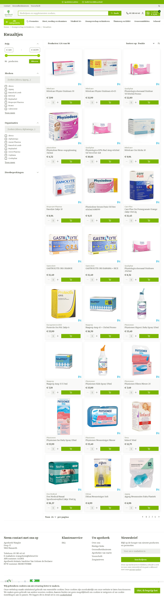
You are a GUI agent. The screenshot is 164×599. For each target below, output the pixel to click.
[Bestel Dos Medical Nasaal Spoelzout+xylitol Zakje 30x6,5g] (71, 508)
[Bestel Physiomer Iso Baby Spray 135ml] (71, 449)
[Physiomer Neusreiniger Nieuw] (102, 416)
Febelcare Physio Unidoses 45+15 (101, 91)
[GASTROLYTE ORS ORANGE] (63, 244)
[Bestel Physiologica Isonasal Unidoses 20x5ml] (149, 280)
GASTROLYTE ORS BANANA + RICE (102, 268)
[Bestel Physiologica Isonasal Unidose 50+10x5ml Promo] (149, 102)
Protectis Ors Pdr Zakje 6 (58, 327)
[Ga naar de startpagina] (8, 13)
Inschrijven (141, 559)
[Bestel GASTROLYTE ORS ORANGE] (71, 280)
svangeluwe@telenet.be (27, 556)
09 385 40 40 (19, 553)
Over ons (96, 543)
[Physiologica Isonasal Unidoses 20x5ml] (141, 244)
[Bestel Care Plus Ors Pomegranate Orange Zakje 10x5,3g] (149, 220)
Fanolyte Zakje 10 (55, 209)
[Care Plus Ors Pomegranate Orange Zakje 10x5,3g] (141, 185)
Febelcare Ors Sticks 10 (135, 150)
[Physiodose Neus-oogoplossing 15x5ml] (63, 126)
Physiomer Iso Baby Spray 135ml (61, 440)
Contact (7, 6)
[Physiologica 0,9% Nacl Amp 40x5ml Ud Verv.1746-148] (102, 126)
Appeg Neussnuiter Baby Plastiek (140, 496)
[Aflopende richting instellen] (158, 43)
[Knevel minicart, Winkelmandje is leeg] (148, 13)
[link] (143, 517)
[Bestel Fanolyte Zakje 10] (71, 220)
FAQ (63, 543)
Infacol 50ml (130, 440)
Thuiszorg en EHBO (122, 21)
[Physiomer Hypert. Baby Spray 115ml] (141, 303)
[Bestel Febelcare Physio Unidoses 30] (71, 102)
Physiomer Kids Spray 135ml (99, 384)
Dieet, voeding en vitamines (54, 21)
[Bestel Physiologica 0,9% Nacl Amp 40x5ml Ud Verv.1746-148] (110, 161)
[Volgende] (158, 517)
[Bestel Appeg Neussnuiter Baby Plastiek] (149, 508)
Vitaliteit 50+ (76, 21)
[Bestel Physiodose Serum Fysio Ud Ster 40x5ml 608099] (110, 220)
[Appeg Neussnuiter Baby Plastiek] (141, 472)
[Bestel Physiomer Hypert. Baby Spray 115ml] (149, 336)
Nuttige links (98, 546)
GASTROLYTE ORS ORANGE (59, 268)
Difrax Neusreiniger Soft (97, 496)
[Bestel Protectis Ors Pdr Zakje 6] (71, 336)
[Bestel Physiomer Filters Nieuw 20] (149, 392)
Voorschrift (35, 6)
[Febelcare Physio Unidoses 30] (63, 67)
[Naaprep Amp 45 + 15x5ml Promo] (102, 303)
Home (6, 27)
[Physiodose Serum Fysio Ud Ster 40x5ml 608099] (102, 185)
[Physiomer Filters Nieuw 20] (141, 360)
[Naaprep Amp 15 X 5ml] (63, 360)
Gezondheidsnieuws (20, 6)
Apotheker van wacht (102, 553)
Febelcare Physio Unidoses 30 (60, 91)
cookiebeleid (66, 595)
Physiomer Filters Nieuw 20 (138, 384)
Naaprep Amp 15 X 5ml (57, 384)
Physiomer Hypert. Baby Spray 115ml (142, 327)
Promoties (34, 21)
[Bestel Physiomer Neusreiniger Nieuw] (110, 449)
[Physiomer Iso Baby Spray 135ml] (63, 416)
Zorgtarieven (98, 559)
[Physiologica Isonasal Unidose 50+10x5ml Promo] (141, 67)
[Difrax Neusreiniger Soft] (102, 472)
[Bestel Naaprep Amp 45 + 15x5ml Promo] (110, 336)
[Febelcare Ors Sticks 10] (141, 126)
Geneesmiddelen (141, 21)
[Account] (142, 13)
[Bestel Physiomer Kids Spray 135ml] (110, 392)
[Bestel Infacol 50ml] (149, 449)
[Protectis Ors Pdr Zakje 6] (63, 303)
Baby (38, 27)
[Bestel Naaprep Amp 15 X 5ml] (71, 392)
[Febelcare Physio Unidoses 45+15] (102, 67)
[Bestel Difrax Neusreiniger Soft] (110, 508)
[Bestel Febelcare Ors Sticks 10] (149, 161)
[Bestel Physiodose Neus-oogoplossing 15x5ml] (71, 161)
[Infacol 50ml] (141, 416)
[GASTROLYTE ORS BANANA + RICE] (102, 244)
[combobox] (63, 13)
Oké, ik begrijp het (147, 590)
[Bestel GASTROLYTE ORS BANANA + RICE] (110, 280)
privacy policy (135, 569)
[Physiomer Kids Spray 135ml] (102, 360)
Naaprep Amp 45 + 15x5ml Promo (101, 327)
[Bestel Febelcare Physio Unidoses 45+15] (110, 102)
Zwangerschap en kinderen (97, 21)
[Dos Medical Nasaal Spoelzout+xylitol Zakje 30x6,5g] (63, 472)
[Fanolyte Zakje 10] (63, 185)
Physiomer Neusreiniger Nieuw (100, 440)
